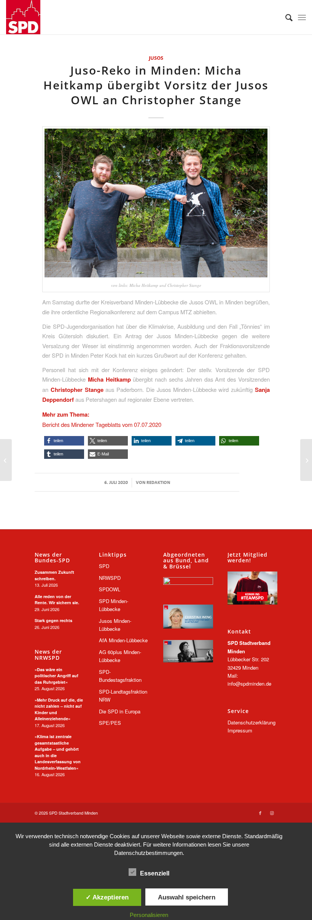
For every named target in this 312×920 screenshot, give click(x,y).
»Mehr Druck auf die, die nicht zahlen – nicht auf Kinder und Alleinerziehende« (59, 709)
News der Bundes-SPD (52, 557)
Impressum (240, 730)
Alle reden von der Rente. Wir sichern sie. (57, 600)
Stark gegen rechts (53, 620)
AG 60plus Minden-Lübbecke (120, 656)
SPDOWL (109, 589)
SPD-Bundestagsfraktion (120, 675)
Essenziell (154, 873)
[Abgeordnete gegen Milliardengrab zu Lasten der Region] (6, 460)
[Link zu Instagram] (271, 812)
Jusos (156, 57)
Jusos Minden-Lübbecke (115, 624)
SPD (104, 566)
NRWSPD (110, 577)
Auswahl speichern (186, 897)
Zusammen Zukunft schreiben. (54, 575)
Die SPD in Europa (119, 711)
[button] (64, 441)
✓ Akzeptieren (107, 897)
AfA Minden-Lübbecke (123, 640)
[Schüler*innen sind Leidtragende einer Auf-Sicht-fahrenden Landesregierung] (306, 460)
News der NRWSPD (48, 655)
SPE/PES (110, 722)
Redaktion (158, 482)
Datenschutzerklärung (251, 722)
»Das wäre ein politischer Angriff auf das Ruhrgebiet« (56, 676)
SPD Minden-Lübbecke (113, 605)
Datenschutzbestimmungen (148, 853)
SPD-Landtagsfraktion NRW (123, 695)
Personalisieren (149, 915)
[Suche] (285, 17)
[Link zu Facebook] (260, 812)
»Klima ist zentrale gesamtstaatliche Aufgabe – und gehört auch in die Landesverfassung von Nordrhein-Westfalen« (58, 752)
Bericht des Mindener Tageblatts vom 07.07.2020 (101, 424)
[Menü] (302, 17)
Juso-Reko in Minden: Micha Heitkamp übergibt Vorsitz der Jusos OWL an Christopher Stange (156, 85)
